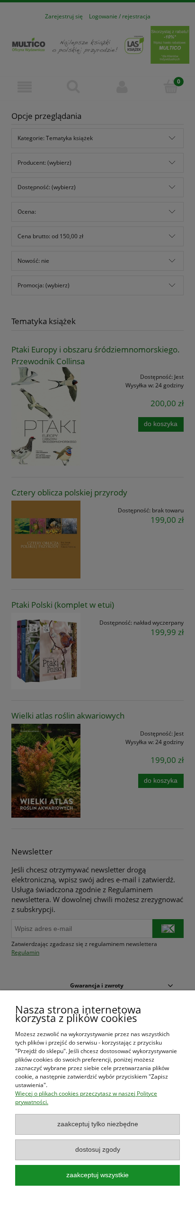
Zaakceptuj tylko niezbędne (97, 1124)
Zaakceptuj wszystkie (97, 1175)
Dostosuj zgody (97, 1149)
